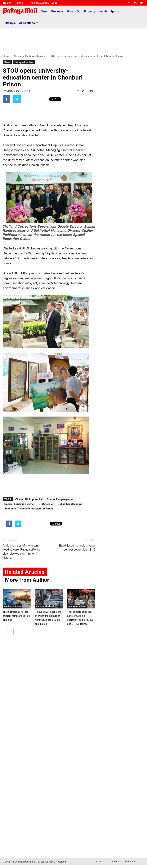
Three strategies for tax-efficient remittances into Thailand (16, 615)
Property (89, 11)
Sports (114, 11)
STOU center (46, 504)
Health (103, 11)
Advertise (116, 861)
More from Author (27, 580)
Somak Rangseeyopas (60, 499)
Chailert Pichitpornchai (29, 499)
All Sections (27, 23)
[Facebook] (129, 2)
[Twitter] (141, 2)
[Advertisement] (73, 39)
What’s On (74, 11)
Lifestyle (10, 23)
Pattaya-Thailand (24, 62)
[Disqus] (49, 695)
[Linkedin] (135, 2)
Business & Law (12, 606)
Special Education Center (19, 504)
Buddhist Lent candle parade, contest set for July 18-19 (77, 547)
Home (6, 56)
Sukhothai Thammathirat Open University (28, 508)
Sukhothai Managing (70, 504)
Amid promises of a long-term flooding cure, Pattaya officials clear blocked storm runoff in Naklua (21, 551)
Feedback (130, 861)
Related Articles (24, 572)
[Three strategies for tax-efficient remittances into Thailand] (17, 598)
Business (57, 11)
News (44, 11)
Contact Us (102, 861)
